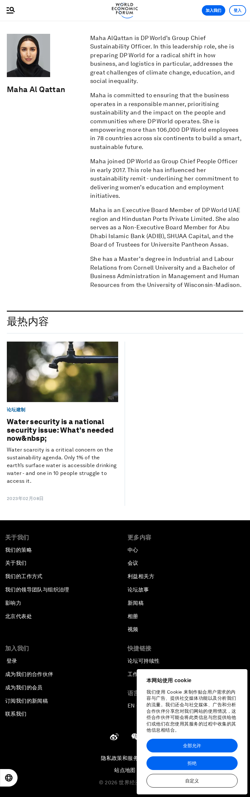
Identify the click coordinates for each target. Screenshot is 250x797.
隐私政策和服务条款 (125, 758)
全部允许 (192, 745)
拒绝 (192, 763)
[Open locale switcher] (8, 777)
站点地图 (125, 770)
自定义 (192, 780)
